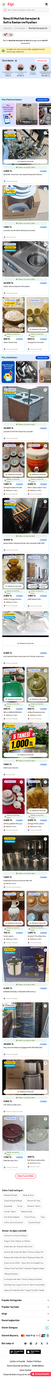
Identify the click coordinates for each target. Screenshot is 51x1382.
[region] (26, 70)
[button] (3, 4)
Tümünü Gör (42, 61)
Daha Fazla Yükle (26, 1176)
